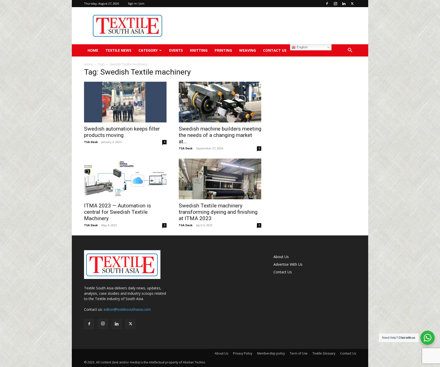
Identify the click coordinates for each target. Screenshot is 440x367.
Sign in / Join (136, 3)
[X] (352, 3)
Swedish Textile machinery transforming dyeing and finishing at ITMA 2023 (218, 212)
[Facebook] (327, 3)
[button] (350, 50)
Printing (223, 50)
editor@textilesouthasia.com (127, 309)
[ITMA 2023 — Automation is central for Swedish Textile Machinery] (125, 179)
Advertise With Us (287, 264)
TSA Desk (91, 142)
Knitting (199, 50)
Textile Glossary (323, 353)
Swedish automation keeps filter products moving (122, 132)
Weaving (247, 50)
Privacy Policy (242, 353)
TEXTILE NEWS (118, 50)
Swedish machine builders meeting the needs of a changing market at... (220, 135)
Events (176, 50)
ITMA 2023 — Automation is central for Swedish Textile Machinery (117, 212)
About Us (281, 256)
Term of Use (299, 353)
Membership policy (271, 353)
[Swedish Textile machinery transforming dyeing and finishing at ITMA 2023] (220, 179)
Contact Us (274, 50)
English (302, 47)
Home (93, 50)
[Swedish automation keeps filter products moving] (125, 102)
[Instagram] (335, 3)
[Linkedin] (344, 3)
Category (148, 50)
